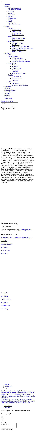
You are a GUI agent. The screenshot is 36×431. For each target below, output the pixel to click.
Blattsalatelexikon (17, 78)
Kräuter (10, 36)
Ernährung (7, 53)
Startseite (7, 4)
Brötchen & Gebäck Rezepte (20, 46)
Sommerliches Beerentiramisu (9, 401)
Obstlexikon (15, 83)
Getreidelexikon (16, 68)
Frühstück (11, 11)
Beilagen (10, 20)
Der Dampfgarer (16, 33)
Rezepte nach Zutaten (14, 8)
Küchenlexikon (16, 31)
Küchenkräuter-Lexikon (19, 38)
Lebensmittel (12, 63)
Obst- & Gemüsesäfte (14, 25)
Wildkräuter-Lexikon (18, 40)
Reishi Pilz (21, 401)
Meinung (3, 422)
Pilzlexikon (15, 80)
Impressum (7, 407)
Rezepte (6, 6)
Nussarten (15, 71)
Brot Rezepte (15, 45)
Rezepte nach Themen (14, 10)
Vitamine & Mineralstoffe (19, 60)
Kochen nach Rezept (18, 35)
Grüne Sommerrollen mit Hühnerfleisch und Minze (15, 402)
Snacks (10, 13)
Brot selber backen (17, 43)
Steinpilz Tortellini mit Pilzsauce (24, 391)
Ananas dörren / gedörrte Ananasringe (22, 399)
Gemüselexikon (16, 76)
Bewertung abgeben (25, 230)
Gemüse (10, 75)
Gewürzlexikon (16, 30)
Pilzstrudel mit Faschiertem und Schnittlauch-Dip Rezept (17, 392)
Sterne (2, 419)
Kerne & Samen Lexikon (19, 73)
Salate (10, 21)
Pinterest (6, 95)
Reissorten (15, 66)
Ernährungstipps (13, 56)
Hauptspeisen (12, 18)
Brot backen (11, 41)
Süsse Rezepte (12, 23)
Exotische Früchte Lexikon (20, 85)
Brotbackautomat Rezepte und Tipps (22, 48)
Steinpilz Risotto (5, 399)
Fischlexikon (15, 65)
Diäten (10, 55)
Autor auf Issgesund (10, 90)
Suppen (10, 16)
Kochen (6, 26)
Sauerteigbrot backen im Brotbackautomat (19, 50)
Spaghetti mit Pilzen (6, 394)
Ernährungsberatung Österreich (21, 61)
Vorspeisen (11, 15)
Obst (9, 81)
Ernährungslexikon (17, 58)
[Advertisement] (18, 130)
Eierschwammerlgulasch (8, 391)
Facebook (7, 93)
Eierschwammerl (30, 401)
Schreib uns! (8, 98)
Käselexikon (15, 70)
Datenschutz (8, 406)
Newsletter (7, 92)
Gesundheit (7, 87)
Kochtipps (11, 28)
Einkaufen (7, 88)
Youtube (6, 97)
